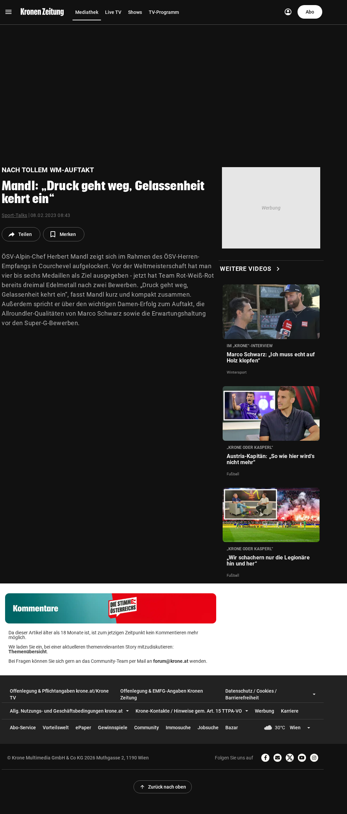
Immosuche (178, 727)
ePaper (83, 727)
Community (146, 727)
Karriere (290, 711)
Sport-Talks (14, 215)
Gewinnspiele (112, 727)
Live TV (113, 12)
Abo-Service (23, 727)
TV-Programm (164, 12)
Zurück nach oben (162, 787)
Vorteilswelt (56, 727)
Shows (135, 12)
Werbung (264, 711)
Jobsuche (208, 727)
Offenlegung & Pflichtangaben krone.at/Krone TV (59, 694)
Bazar (231, 727)
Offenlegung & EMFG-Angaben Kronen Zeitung (161, 694)
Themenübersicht (27, 651)
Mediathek (86, 12)
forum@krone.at (170, 661)
